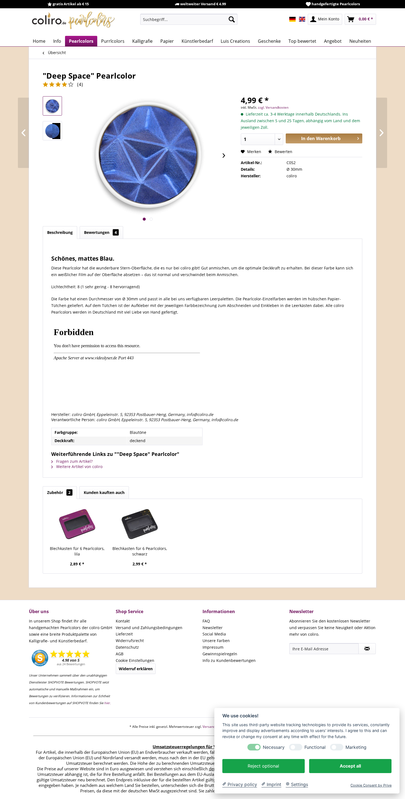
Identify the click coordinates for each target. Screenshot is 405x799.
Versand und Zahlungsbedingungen (149, 627)
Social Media (214, 634)
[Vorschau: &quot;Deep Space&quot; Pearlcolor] (52, 106)
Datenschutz (127, 647)
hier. (107, 703)
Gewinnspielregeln (219, 653)
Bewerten (283, 151)
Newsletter (212, 627)
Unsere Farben (216, 640)
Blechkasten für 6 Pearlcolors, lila (77, 551)
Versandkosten (213, 726)
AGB (119, 653)
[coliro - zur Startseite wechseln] (73, 22)
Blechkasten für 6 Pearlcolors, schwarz (139, 551)
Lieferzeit (124, 634)
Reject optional (263, 765)
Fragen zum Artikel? (74, 461)
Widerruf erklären (136, 668)
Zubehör (59, 492)
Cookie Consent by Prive (370, 785)
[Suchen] (231, 19)
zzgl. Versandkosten (273, 107)
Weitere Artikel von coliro (78, 466)
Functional (315, 747)
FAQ (206, 621)
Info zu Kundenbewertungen (229, 660)
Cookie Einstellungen (135, 660)
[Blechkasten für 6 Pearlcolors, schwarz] (140, 523)
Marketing (355, 747)
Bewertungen (100, 232)
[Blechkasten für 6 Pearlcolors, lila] (77, 523)
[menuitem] (188, 19)
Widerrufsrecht (130, 640)
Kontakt (123, 621)
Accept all (350, 765)
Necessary (274, 747)
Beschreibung (60, 232)
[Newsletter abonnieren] (367, 648)
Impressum (212, 647)
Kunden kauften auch (104, 492)
